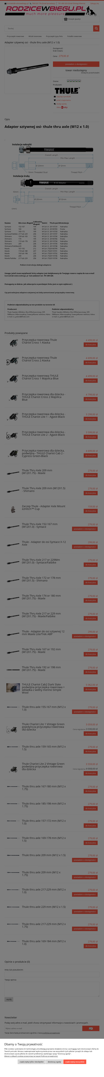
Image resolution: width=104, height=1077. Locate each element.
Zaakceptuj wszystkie (74, 1062)
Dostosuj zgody (54, 1062)
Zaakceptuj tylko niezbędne (32, 1062)
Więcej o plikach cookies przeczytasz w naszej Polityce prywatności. (31, 1056)
